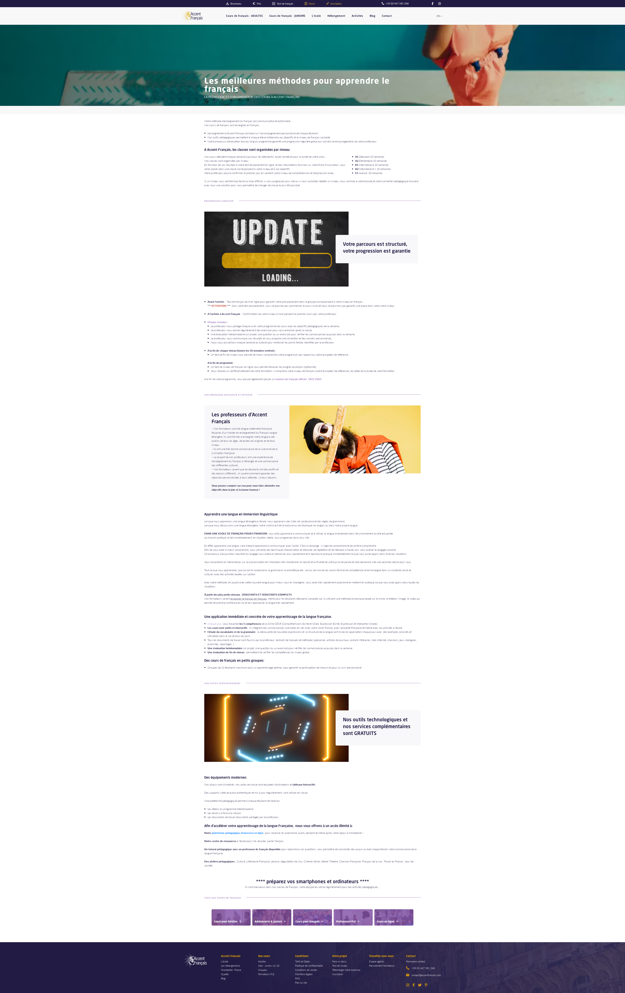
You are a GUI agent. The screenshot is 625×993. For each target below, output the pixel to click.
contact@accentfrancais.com (426, 975)
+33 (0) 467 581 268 (423, 968)
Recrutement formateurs (382, 965)
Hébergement (336, 16)
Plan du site (301, 982)
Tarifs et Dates (302, 961)
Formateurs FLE (266, 974)
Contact (387, 16)
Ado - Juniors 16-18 (268, 965)
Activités (357, 16)
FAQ (297, 978)
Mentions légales (304, 974)
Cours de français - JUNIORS (287, 16)
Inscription (337, 974)
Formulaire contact (415, 961)
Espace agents (376, 961)
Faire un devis (339, 961)
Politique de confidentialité (309, 965)
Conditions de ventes (306, 969)
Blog (372, 16)
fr (438, 15)
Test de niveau (339, 965)
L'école (316, 16)
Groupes (262, 969)
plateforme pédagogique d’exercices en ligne (238, 833)
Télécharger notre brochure (346, 969)
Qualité (225, 974)
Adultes (262, 961)
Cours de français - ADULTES (244, 16)
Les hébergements (230, 965)
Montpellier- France (231, 969)
